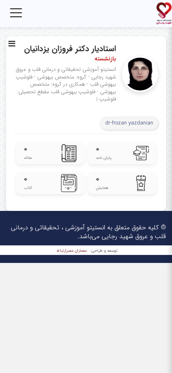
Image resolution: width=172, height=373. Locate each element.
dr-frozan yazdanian (129, 123)
